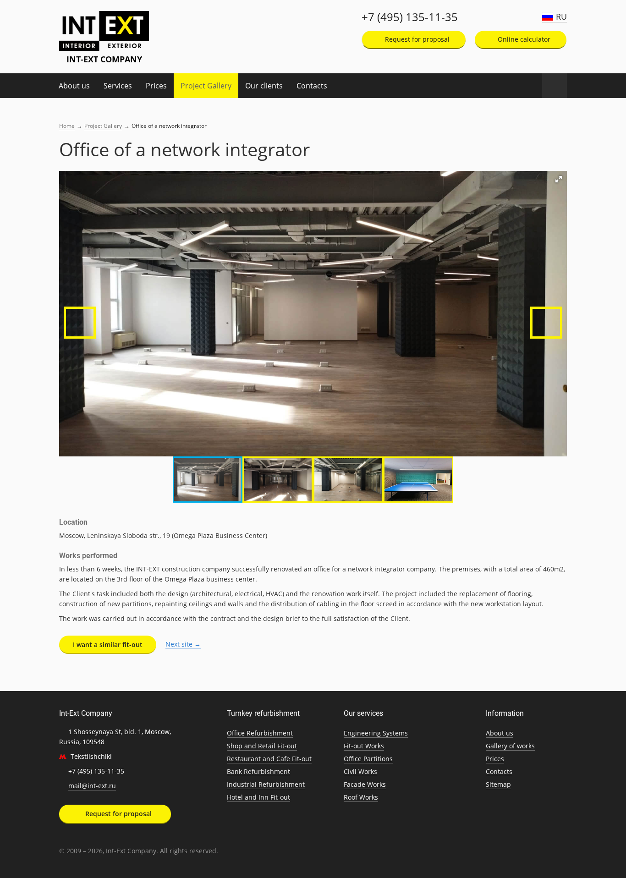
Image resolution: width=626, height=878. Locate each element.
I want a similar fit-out (108, 644)
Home (67, 126)
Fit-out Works (364, 745)
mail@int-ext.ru (92, 785)
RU (561, 16)
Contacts (312, 86)
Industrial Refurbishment (266, 784)
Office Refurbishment (260, 733)
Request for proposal (416, 39)
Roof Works (361, 797)
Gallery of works (510, 745)
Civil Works (360, 771)
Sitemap (498, 784)
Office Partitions (368, 758)
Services (118, 86)
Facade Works (365, 784)
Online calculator (523, 39)
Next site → (183, 644)
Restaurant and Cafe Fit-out (269, 758)
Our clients (264, 86)
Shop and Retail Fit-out (262, 745)
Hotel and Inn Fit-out (258, 797)
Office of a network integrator (169, 126)
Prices (156, 86)
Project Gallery (206, 86)
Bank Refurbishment (258, 771)
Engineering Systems (376, 733)
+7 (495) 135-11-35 (410, 17)
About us (74, 86)
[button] (558, 179)
